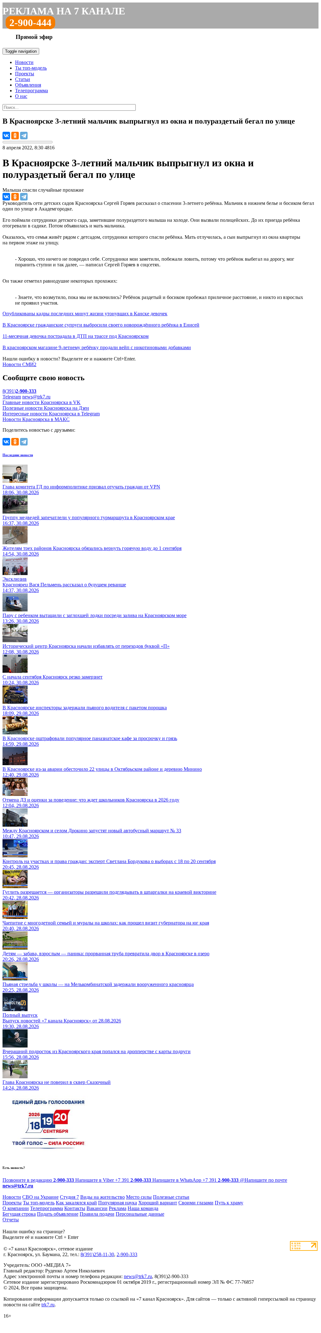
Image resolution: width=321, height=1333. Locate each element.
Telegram (12, 396)
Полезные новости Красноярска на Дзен (46, 408)
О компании (16, 1208)
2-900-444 (30, 22)
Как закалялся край (76, 1202)
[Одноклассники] (15, 135)
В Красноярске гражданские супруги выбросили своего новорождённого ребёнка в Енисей (101, 325)
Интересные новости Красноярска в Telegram (51, 413)
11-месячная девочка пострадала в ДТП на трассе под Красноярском (76, 336)
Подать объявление (57, 1214)
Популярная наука (117, 1202)
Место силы (139, 1197)
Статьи (22, 79)
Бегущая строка (19, 1214)
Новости (24, 62)
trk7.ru (48, 1304)
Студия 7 (69, 1197)
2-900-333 (127, 1254)
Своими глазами (195, 1202)
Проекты (24, 73)
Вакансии (97, 1208)
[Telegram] (24, 135)
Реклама (117, 1208)
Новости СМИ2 (19, 364)
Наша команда (143, 1208)
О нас (21, 96)
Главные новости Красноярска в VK (42, 402)
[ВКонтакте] (6, 135)
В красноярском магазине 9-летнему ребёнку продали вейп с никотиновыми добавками (97, 347)
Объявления (28, 85)
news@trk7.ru (36, 396)
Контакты (74, 1208)
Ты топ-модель (31, 68)
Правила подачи (97, 1214)
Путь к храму (229, 1202)
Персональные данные (140, 1214)
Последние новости (18, 455)
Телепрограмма (31, 90)
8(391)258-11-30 (97, 1254)
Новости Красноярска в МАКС (36, 419)
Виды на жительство (102, 1197)
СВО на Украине (40, 1197)
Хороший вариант (157, 1202)
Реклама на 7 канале (64, 11)
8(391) (19, 391)
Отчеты (11, 1219)
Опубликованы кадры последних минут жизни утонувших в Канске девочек (85, 313)
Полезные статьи (171, 1197)
